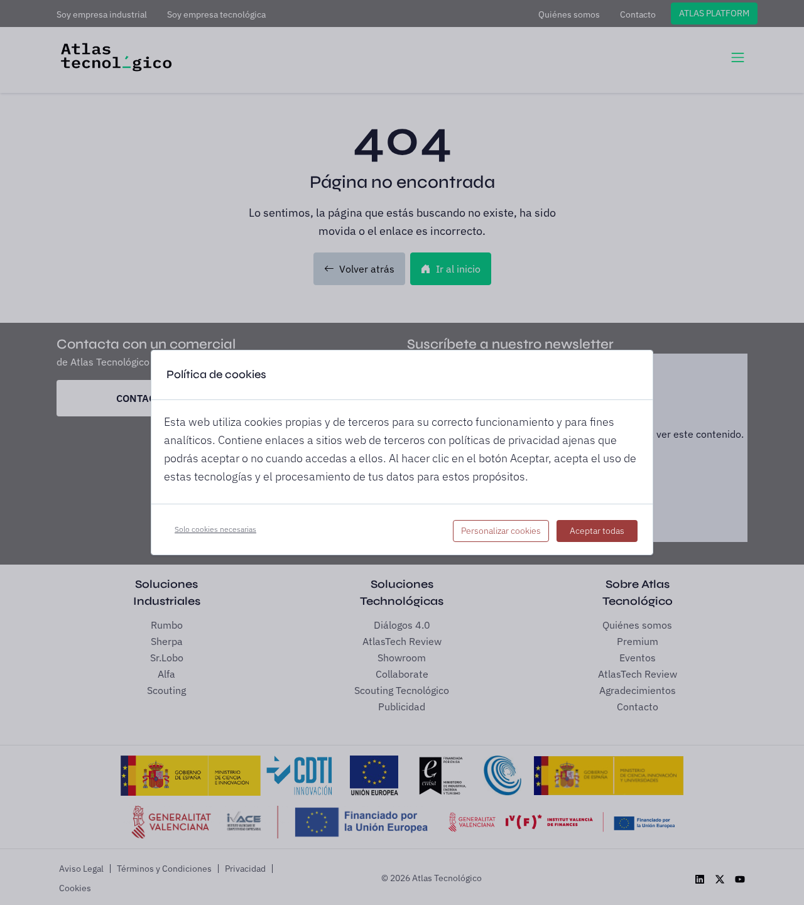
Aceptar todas (597, 530)
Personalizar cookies (501, 530)
